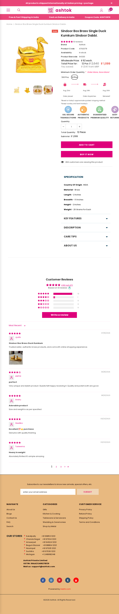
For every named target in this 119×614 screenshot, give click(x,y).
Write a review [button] (59, 315)
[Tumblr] (67, 580)
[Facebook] (43, 580)
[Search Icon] (18, 10)
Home (9, 24)
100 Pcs (65, 77)
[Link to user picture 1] (16, 358)
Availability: (66, 52)
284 (67, 162)
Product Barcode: (69, 56)
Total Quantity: (68, 132)
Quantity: (65, 121)
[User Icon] (101, 10)
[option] (32, 55)
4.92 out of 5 (67, 285)
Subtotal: (65, 136)
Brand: (64, 44)
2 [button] (56, 466)
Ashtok (82, 44)
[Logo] (59, 10)
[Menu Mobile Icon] (8, 10)
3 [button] (61, 466)
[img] (15, 333)
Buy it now (87, 154)
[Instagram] (51, 580)
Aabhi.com (65, 589)
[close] (111, 3)
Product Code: (68, 48)
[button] (67, 41)
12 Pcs (74, 77)
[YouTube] (76, 580)
